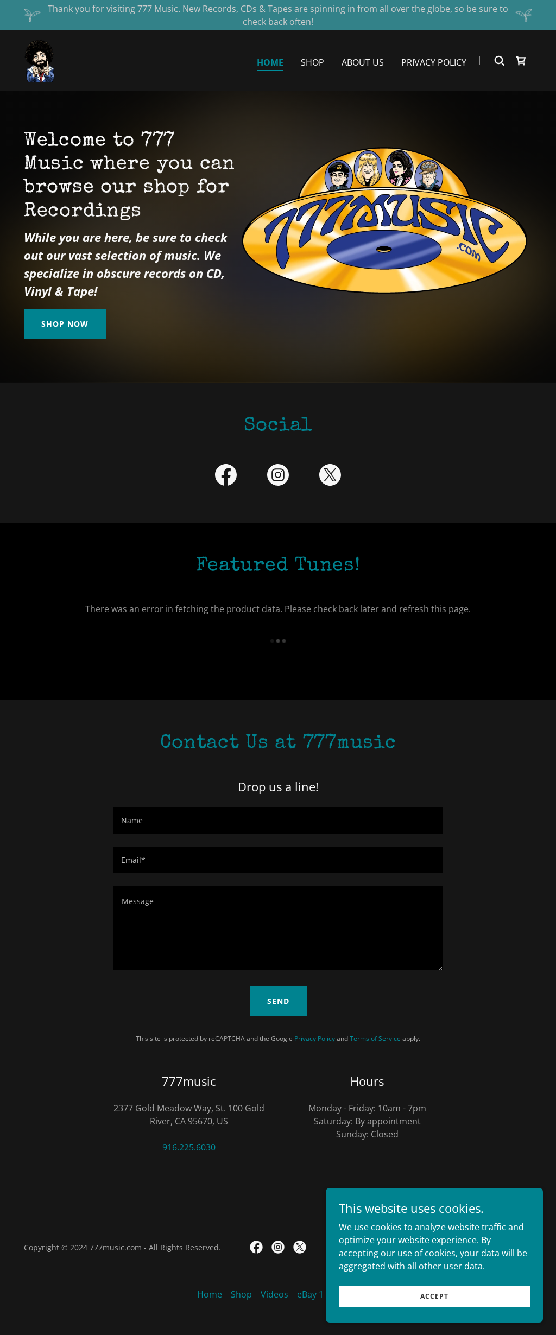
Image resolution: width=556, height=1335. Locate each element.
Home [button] (209, 1294)
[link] (39, 60)
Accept (434, 1296)
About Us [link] (363, 62)
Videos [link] (274, 1294)
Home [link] (270, 62)
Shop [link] (312, 62)
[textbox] (278, 820)
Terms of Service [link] (375, 1038)
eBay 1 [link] (310, 1294)
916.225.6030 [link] (189, 1147)
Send (278, 1001)
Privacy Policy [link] (433, 62)
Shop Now (65, 324)
